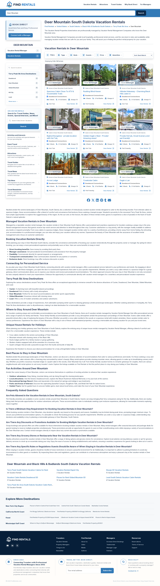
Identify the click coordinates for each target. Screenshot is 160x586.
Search (23, 126)
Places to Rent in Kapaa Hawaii (105, 517)
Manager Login (112, 547)
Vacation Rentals (90, 4)
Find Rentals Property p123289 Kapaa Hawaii (44, 517)
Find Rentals (49, 26)
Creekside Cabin (90, 180)
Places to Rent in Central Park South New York (45, 506)
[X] (17, 545)
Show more (12, 101)
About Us (84, 541)
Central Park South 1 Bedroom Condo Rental (75, 506)
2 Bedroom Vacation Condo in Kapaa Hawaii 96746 (77, 517)
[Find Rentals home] (21, 4)
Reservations (136, 541)
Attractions (103, 4)
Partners (109, 551)
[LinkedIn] (12, 545)
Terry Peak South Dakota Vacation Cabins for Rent (27, 470)
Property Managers (62, 544)
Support (134, 547)
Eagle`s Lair (125, 180)
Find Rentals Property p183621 (93, 523)
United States (62, 26)
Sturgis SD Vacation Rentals (117, 470)
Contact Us (132, 571)
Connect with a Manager (21, 35)
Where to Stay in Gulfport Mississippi (42, 523)
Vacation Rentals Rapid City (68, 470)
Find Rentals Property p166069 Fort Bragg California (74, 511)
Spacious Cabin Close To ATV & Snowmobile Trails (60, 92)
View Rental (71, 104)
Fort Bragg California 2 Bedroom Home (42, 511)
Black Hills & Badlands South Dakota (96, 26)
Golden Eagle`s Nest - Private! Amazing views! (96, 137)
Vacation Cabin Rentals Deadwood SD (22, 477)
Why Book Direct (131, 4)
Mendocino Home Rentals (101, 511)
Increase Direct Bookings (115, 541)
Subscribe (107, 570)
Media (83, 547)
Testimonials (111, 544)
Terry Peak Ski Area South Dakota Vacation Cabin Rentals (30, 485)
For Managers (145, 4)
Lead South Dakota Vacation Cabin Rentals (123, 477)
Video (83, 544)
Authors (84, 551)
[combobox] (70, 13)
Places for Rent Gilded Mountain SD (71, 477)
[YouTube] (7, 545)
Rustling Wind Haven (92, 91)
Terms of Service (138, 544)
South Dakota (75, 26)
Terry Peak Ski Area (120, 26)
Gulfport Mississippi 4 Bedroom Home (68, 523)
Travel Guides (116, 4)
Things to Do (60, 547)
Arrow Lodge (52, 180)
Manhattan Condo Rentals (100, 506)
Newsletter (59, 551)
